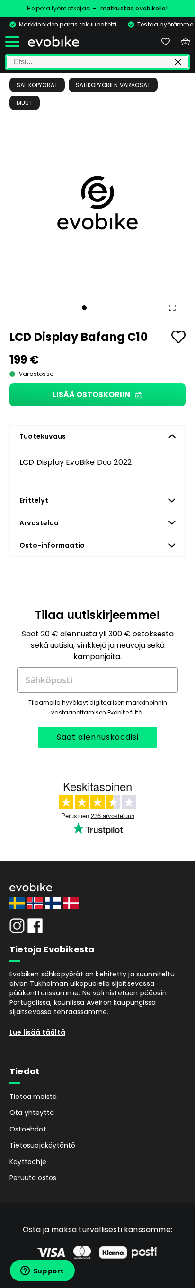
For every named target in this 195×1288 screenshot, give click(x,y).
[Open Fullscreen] (172, 307)
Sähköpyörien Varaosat (113, 85)
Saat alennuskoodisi (98, 736)
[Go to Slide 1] (84, 307)
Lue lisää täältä (37, 1032)
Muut (25, 103)
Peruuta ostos (33, 1178)
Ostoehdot (27, 1129)
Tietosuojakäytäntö (42, 1145)
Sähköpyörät (37, 85)
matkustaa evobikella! (134, 8)
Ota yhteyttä (31, 1112)
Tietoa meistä (33, 1096)
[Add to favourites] (178, 337)
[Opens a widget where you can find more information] (42, 1271)
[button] (97, 203)
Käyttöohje (27, 1161)
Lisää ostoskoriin (91, 394)
